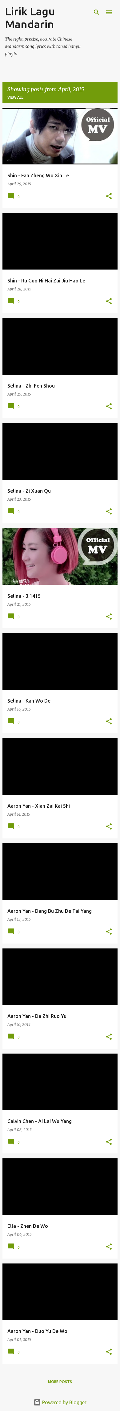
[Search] (96, 12)
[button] (109, 196)
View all (15, 97)
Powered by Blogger (63, 1402)
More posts (60, 1382)
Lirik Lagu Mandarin (30, 17)
